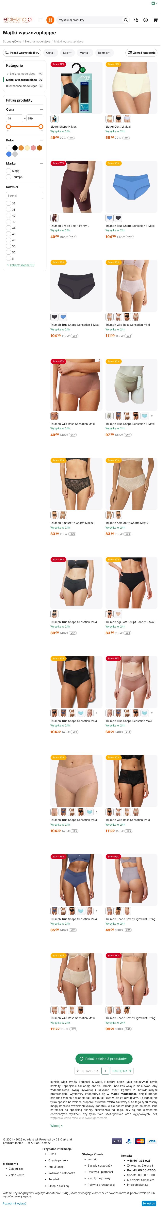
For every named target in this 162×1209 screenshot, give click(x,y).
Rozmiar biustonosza (61, 1173)
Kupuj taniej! (56, 1166)
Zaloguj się (16, 1168)
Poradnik (54, 1179)
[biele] (8, 148)
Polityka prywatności (101, 1184)
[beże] (27, 148)
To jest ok (149, 1203)
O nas (52, 1153)
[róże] (33, 148)
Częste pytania (58, 1160)
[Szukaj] (125, 20)
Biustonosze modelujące (24, 85)
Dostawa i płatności (100, 1171)
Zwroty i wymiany (99, 1178)
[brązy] (39, 148)
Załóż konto (16, 1175)
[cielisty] (21, 148)
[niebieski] (8, 154)
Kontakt (93, 1159)
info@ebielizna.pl (138, 1184)
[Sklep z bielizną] (18, 20)
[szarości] (15, 154)
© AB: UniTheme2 (39, 1142)
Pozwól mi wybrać (14, 1203)
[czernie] (15, 148)
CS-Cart (61, 1139)
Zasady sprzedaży (100, 1165)
